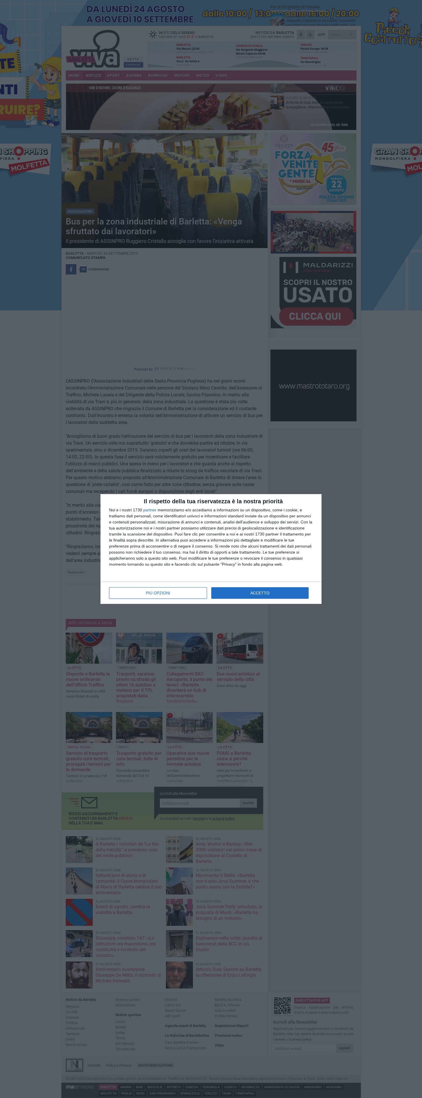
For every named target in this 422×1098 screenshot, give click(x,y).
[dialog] (211, 549)
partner (149, 510)
